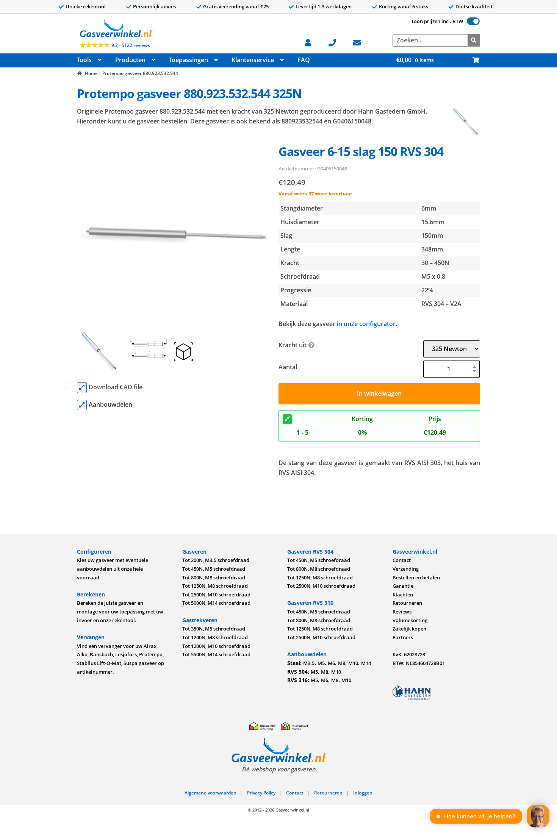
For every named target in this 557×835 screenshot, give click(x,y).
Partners (403, 637)
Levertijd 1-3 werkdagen (324, 6)
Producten (130, 60)
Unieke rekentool (86, 6)
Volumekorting (410, 620)
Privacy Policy (261, 793)
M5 (321, 663)
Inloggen (362, 793)
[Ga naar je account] (312, 42)
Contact (402, 560)
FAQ (303, 60)
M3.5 (308, 663)
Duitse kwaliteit (474, 6)
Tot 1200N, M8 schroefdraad (215, 637)
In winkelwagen (379, 393)
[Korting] (287, 419)
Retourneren (407, 602)
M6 (331, 663)
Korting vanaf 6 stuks (403, 6)
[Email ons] (360, 42)
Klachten (403, 594)
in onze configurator (366, 324)
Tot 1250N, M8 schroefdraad (215, 585)
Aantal (287, 367)
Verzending (406, 568)
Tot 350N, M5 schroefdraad (213, 628)
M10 (353, 663)
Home (91, 73)
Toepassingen (188, 60)
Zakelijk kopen (409, 628)
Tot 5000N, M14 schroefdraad (216, 602)
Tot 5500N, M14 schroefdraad (216, 654)
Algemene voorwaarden (210, 793)
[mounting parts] (82, 405)
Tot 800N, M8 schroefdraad (213, 577)
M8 (341, 663)
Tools (84, 60)
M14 (366, 663)
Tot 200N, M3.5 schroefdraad (215, 560)
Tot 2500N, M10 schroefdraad (216, 594)
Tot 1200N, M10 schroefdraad (216, 646)
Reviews (402, 611)
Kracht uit (292, 345)
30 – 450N (435, 263)
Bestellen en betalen (416, 577)
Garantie (403, 585)
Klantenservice (253, 60)
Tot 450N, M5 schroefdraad (213, 568)
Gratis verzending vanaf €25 (236, 6)
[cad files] (82, 387)
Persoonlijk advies (154, 6)
